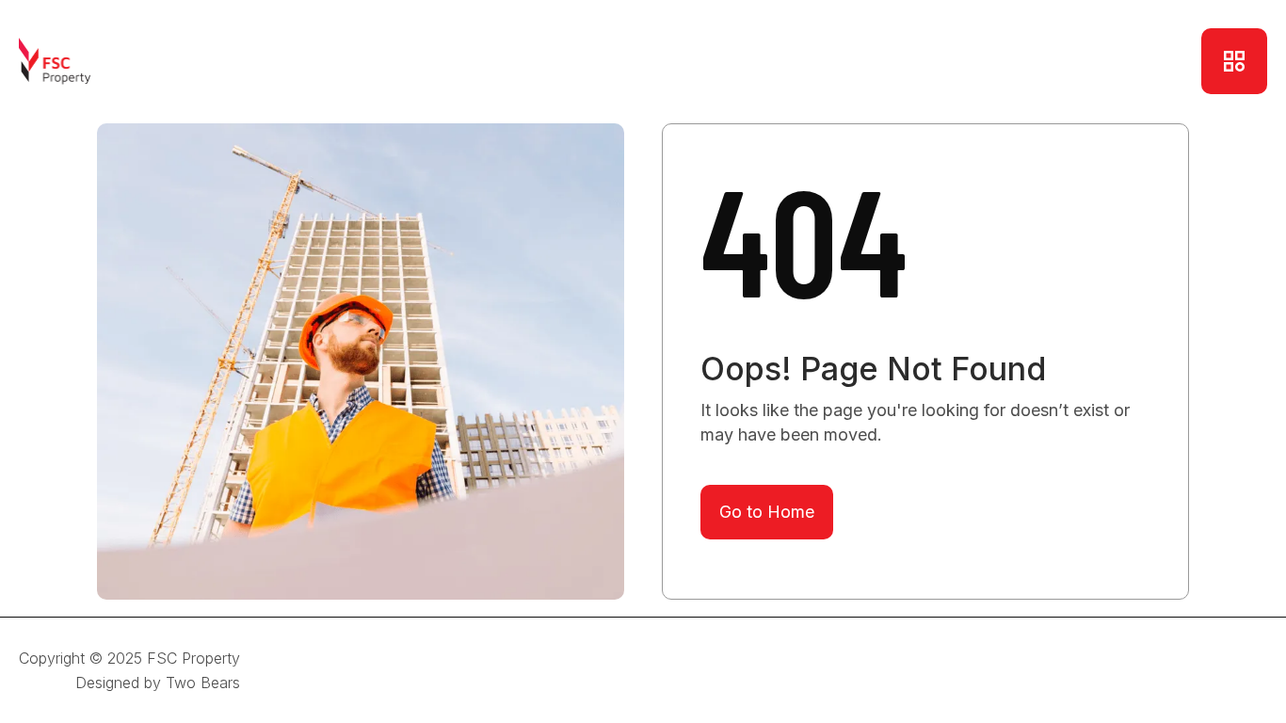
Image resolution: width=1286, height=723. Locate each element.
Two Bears (203, 682)
